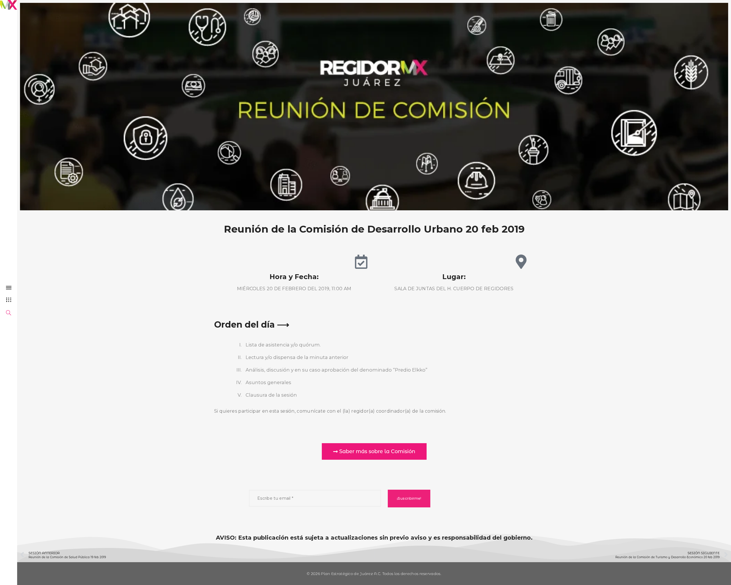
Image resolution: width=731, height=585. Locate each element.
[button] (374, 451)
